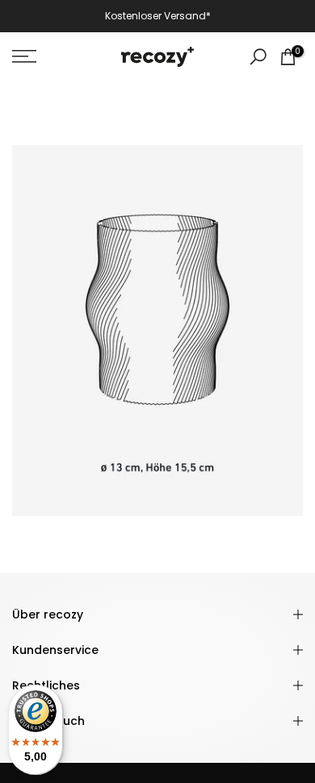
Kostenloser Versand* (158, 16)
